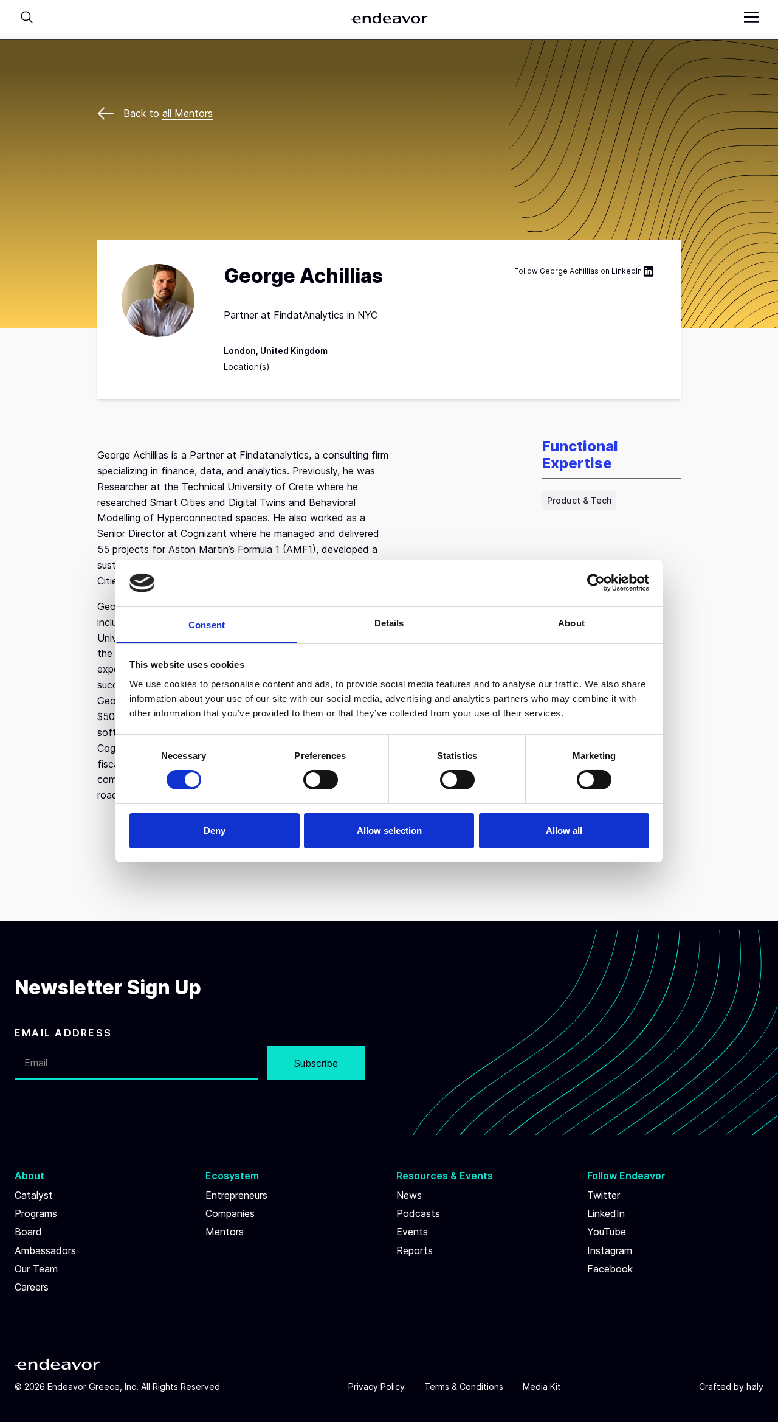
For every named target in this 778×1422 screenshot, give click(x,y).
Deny (214, 830)
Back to (168, 113)
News (409, 1195)
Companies (230, 1213)
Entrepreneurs (236, 1195)
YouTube (606, 1232)
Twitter (603, 1195)
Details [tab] (389, 623)
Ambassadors (45, 1250)
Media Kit (542, 1386)
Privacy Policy (376, 1386)
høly (754, 1386)
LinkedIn (626, 271)
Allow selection (389, 830)
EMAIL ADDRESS (63, 1033)
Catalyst (34, 1195)
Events (412, 1232)
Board (28, 1232)
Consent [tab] (206, 625)
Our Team (36, 1269)
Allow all (564, 830)
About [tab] (571, 623)
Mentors (224, 1232)
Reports (414, 1250)
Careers (32, 1287)
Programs (36, 1213)
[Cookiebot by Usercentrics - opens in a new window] (596, 583)
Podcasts (418, 1213)
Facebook (610, 1269)
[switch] (320, 779)
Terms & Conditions (463, 1386)
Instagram (609, 1250)
